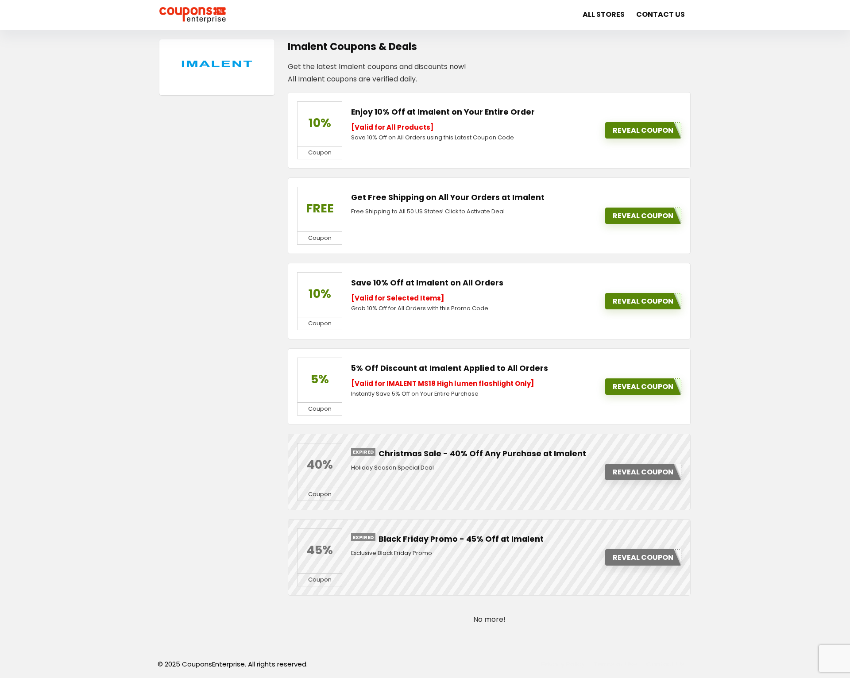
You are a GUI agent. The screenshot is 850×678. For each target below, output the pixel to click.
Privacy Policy (563, 664)
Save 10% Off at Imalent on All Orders (427, 282)
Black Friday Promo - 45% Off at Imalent (461, 539)
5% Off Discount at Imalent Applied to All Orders (449, 368)
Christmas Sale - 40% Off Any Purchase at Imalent (482, 453)
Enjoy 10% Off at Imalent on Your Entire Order (443, 112)
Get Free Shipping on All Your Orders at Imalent (448, 197)
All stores (604, 14)
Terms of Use (616, 664)
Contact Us (660, 14)
